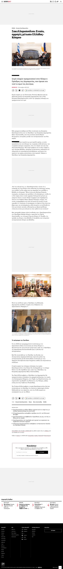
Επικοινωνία (14, 536)
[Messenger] (19, 90)
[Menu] (2, 1)
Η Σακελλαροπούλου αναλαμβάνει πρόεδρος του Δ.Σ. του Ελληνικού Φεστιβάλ (31, 413)
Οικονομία (3, 536)
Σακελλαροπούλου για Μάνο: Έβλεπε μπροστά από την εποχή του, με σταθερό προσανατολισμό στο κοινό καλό (31, 410)
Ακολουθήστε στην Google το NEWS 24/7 (21, 430)
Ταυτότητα (13, 531)
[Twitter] (16, 90)
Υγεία (2, 544)
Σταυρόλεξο (31, 435)
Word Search (47, 435)
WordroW (40, 435)
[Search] (61, 1)
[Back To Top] (60, 567)
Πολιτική (2, 531)
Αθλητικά (3, 542)
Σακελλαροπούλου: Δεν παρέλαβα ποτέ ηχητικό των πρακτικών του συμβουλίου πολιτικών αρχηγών (31, 420)
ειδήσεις (47, 430)
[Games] (57, 1)
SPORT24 (33, 531)
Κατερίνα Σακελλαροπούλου (22, 28)
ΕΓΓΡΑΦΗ (53, 530)
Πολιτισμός (3, 538)
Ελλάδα (13, 28)
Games (18, 435)
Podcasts (3, 553)
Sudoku (36, 435)
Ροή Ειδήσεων (3, 547)
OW (32, 536)
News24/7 (33, 529)
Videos (2, 555)
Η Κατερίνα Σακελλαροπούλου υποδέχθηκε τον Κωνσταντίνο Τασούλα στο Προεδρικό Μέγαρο (31, 424)
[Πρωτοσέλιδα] (51, 1)
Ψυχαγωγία (3, 540)
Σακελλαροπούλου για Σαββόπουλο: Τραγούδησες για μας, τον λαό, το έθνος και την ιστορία (31, 417)
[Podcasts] (55, 1)
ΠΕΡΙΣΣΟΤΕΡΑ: (15, 407)
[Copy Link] (22, 90)
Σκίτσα (2, 551)
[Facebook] (13, 90)
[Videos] (53, 1)
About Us (13, 529)
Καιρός (2, 549)
